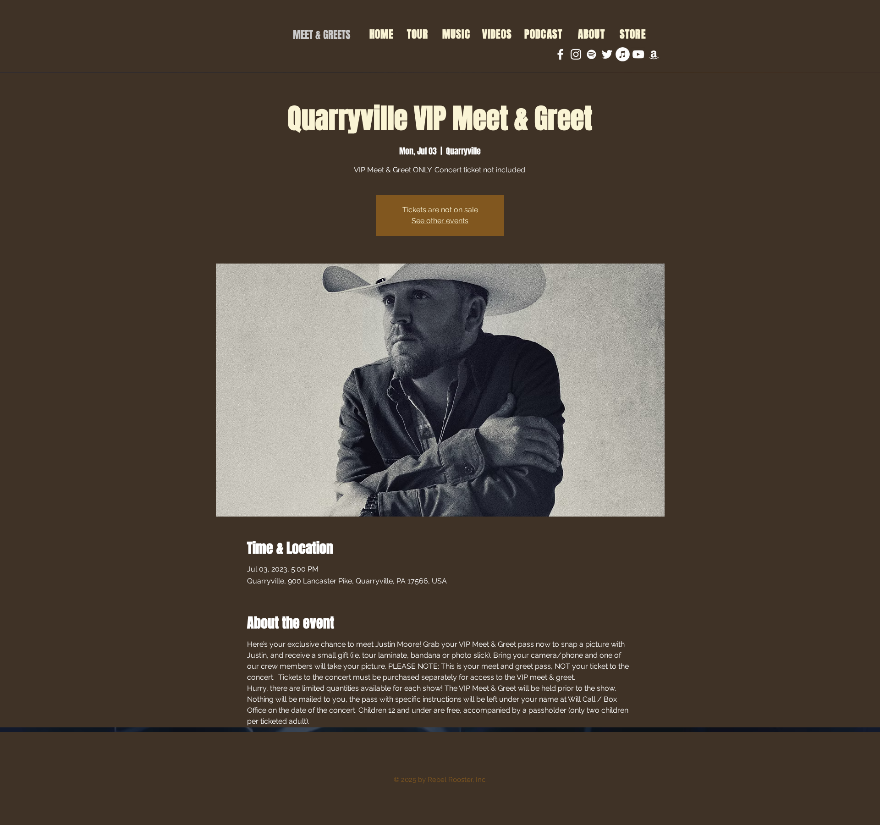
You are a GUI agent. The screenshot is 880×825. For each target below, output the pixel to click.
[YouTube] (638, 54)
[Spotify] (591, 54)
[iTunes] (623, 54)
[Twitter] (607, 54)
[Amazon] (654, 54)
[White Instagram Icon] (576, 54)
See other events (440, 220)
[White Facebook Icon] (560, 54)
